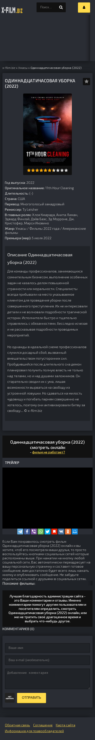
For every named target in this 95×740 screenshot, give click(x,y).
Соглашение (43, 725)
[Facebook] (27, 531)
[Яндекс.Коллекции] (54, 531)
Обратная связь (17, 725)
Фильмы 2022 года (44, 228)
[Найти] (61, 7)
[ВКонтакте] (61, 531)
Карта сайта (65, 725)
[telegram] (20, 531)
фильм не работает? (48, 452)
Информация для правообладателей (34, 731)
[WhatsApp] (41, 531)
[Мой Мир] (75, 531)
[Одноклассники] (68, 531)
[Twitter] (47, 531)
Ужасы (21, 228)
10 (66, 170)
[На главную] (12, 7)
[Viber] (34, 531)
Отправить (31, 697)
